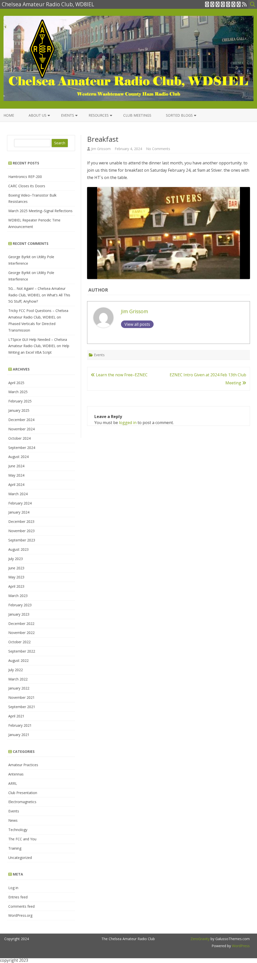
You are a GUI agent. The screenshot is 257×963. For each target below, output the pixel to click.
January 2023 (18, 614)
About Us (37, 115)
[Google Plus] (218, 4)
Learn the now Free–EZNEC (121, 375)
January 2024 (18, 512)
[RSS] (244, 4)
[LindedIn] (223, 4)
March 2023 (18, 595)
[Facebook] (212, 4)
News (13, 820)
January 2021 (18, 734)
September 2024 (21, 447)
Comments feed (21, 906)
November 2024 (21, 429)
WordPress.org (20, 915)
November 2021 (21, 697)
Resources (99, 115)
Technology (17, 829)
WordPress (240, 945)
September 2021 (21, 706)
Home (9, 115)
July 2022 (15, 669)
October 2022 (19, 641)
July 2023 (15, 558)
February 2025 (20, 401)
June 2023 (16, 568)
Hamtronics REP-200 (25, 176)
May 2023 (16, 577)
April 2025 (16, 382)
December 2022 (21, 623)
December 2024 (21, 419)
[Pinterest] (239, 4)
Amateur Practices (23, 764)
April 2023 (16, 586)
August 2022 (18, 660)
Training (14, 848)
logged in (128, 422)
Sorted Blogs (179, 115)
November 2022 (21, 632)
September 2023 (21, 540)
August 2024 (18, 456)
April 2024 (16, 484)
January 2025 (18, 410)
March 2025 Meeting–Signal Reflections (40, 210)
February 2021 (20, 725)
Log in (13, 887)
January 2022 (18, 688)
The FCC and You (22, 839)
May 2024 (16, 475)
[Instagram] (233, 4)
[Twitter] (207, 4)
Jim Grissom (101, 148)
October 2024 (19, 438)
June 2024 (16, 466)
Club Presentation (22, 792)
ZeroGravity (200, 938)
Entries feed (18, 897)
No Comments (158, 148)
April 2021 (16, 716)
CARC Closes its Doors (26, 186)
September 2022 (21, 651)
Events (67, 115)
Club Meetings (137, 115)
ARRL (12, 783)
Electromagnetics (22, 801)
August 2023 (18, 549)
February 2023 (20, 605)
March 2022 (18, 679)
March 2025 (18, 391)
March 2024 (18, 493)
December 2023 (21, 521)
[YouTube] (228, 4)
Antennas (16, 774)
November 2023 (21, 530)
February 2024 (20, 503)
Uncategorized (20, 857)
